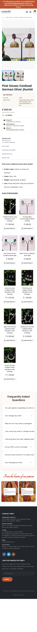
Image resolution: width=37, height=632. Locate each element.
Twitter (9, 554)
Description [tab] (6, 138)
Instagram (13, 554)
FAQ (10, 546)
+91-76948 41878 (7, 532)
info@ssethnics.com (8, 542)
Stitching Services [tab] (8, 142)
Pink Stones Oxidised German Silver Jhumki (17, 87)
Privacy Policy (24, 546)
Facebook (4, 554)
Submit (7, 579)
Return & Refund (15, 548)
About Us (4, 546)
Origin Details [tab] (7, 154)
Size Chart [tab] (5, 146)
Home (2, 17)
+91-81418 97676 (18, 532)
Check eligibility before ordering (15, 129)
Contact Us (15, 546)
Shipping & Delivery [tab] (8, 150)
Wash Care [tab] (5, 158)
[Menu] (27, 12)
